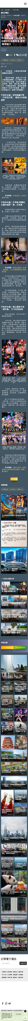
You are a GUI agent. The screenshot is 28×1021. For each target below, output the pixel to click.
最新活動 (20, 977)
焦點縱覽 (15, 974)
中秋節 (13, 60)
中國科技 (4, 971)
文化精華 (9, 974)
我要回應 (14, 479)
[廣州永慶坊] (14, 244)
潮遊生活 (4, 513)
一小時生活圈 (15, 9)
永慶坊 (7, 211)
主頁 (2, 9)
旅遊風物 (10, 513)
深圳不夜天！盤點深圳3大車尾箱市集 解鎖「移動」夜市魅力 (14, 469)
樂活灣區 (7, 9)
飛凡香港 (3, 15)
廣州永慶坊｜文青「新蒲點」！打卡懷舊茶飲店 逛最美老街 (14, 269)
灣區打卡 (20, 60)
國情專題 (4, 977)
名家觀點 (20, 974)
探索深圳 (9, 15)
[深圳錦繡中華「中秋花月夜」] (20, 121)
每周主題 (9, 977)
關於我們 (3, 1010)
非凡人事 (4, 974)
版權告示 (10, 1010)
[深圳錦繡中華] (7, 121)
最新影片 (15, 977)
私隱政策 (5, 1017)
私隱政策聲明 (18, 1010)
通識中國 (20, 971)
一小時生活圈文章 (7, 579)
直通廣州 (22, 15)
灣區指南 (3, 17)
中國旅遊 (5, 60)
